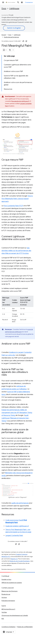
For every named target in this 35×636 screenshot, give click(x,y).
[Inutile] (26, 41)
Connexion (29, 2)
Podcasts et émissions (8, 600)
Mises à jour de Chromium (10, 591)
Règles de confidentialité (25, 627)
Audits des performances (11, 37)
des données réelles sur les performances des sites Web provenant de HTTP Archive (16, 250)
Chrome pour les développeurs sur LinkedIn (15, 615)
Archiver (4, 597)
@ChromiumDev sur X (8, 609)
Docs (4, 8)
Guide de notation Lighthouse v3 (17, 526)
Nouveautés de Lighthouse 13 (20, 101)
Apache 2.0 (14, 559)
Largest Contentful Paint (14, 536)
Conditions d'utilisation (8, 627)
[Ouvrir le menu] (3, 2)
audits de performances (20, 503)
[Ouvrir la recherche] (18, 2)
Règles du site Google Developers (20, 561)
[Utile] (23, 41)
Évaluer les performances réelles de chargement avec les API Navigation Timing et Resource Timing (17, 412)
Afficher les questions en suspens (12, 582)
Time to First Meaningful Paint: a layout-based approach (17, 198)
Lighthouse (14, 8)
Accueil (4, 35)
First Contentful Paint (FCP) (13, 206)
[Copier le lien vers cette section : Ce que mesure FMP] (25, 160)
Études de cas (6, 594)
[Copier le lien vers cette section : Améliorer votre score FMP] (3, 347)
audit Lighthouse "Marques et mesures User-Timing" (15, 418)
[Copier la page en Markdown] (10, 50)
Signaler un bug (6, 579)
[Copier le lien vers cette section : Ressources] (16, 514)
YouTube (4, 612)
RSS (3, 618)
